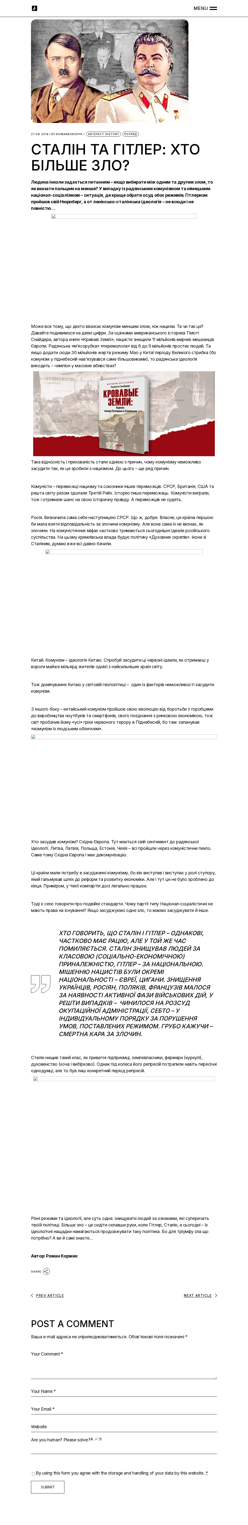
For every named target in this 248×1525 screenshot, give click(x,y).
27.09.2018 (40, 134)
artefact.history (103, 134)
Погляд (130, 134)
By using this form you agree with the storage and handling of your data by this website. (122, 1473)
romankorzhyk (66, 134)
